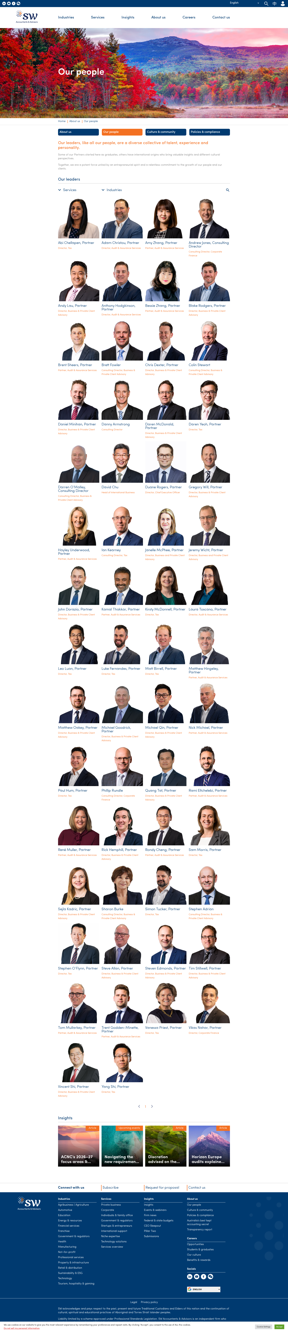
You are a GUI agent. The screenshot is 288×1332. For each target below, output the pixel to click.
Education (64, 1215)
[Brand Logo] (29, 18)
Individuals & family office (117, 1215)
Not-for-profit (66, 1252)
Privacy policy (149, 1302)
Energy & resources (70, 1220)
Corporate (107, 1210)
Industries (66, 17)
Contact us (221, 17)
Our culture (194, 1255)
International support (114, 1231)
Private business (111, 1205)
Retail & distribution (70, 1268)
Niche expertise (110, 1236)
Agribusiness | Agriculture (73, 1205)
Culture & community (161, 132)
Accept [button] (279, 1327)
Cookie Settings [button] (263, 1327)
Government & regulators (74, 1236)
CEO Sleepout (152, 1226)
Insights (128, 17)
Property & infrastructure (73, 1262)
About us (158, 17)
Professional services (71, 1257)
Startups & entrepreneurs (116, 1226)
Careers (189, 17)
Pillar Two (150, 1231)
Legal (133, 1302)
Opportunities (195, 1244)
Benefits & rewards (198, 1260)
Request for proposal (162, 1188)
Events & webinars (155, 1210)
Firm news (150, 1215)
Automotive (65, 1210)
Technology (65, 1278)
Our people (111, 132)
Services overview (112, 1247)
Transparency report (199, 1229)
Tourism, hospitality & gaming (76, 1283)
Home (62, 121)
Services (98, 17)
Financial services (68, 1226)
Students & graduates (200, 1249)
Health (62, 1241)
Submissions (151, 1236)
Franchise (64, 1231)
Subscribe (110, 1188)
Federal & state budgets (158, 1220)
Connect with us (71, 1188)
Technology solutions (114, 1241)
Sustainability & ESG (70, 1273)
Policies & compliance (205, 132)
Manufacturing (67, 1247)
